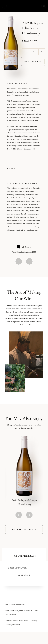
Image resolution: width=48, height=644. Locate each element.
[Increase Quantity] (42, 51)
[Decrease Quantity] (25, 51)
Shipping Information (12, 624)
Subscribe (24, 575)
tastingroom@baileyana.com (15, 604)
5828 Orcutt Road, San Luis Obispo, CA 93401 (22, 611)
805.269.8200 (10, 614)
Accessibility (33, 621)
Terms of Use (23, 621)
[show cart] (43, 6)
